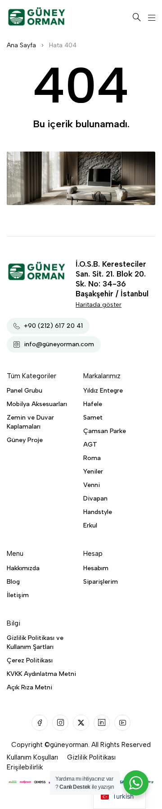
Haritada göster (99, 304)
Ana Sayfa (21, 45)
